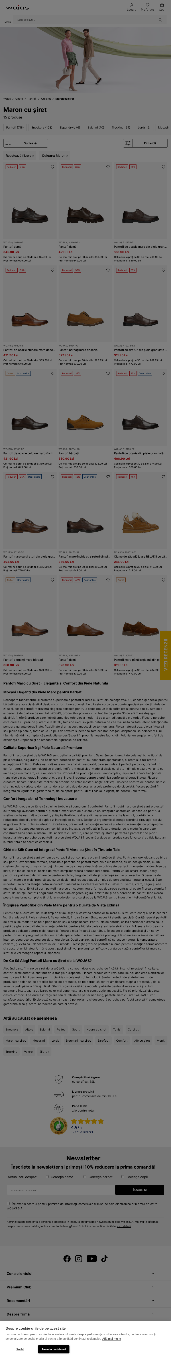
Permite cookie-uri (54, 1349)
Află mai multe (111, 1338)
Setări (20, 1349)
